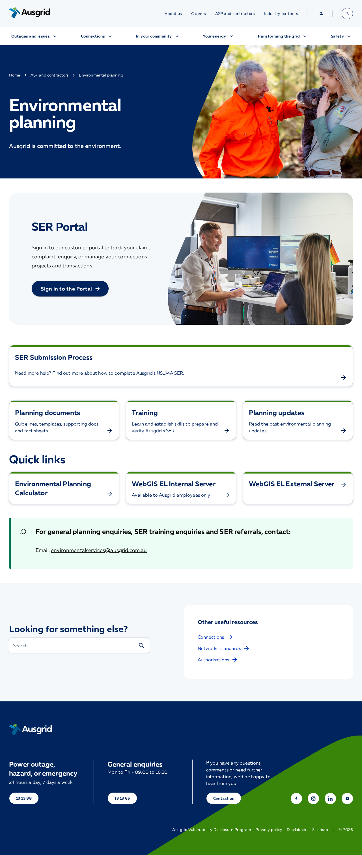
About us (173, 13)
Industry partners (281, 13)
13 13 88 (24, 798)
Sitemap (320, 829)
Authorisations (213, 659)
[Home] (30, 729)
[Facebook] (296, 798)
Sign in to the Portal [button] (66, 288)
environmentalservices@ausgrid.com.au (99, 550)
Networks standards (219, 648)
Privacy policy (268, 829)
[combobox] (74, 645)
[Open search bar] (347, 13)
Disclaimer (297, 829)
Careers (198, 13)
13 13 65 (122, 798)
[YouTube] (347, 798)
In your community (154, 36)
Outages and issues (30, 36)
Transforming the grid (278, 36)
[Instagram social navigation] (313, 798)
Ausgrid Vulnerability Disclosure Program (211, 829)
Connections (93, 36)
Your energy (214, 36)
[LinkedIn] (330, 798)
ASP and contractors (235, 13)
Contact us (223, 798)
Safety (337, 36)
